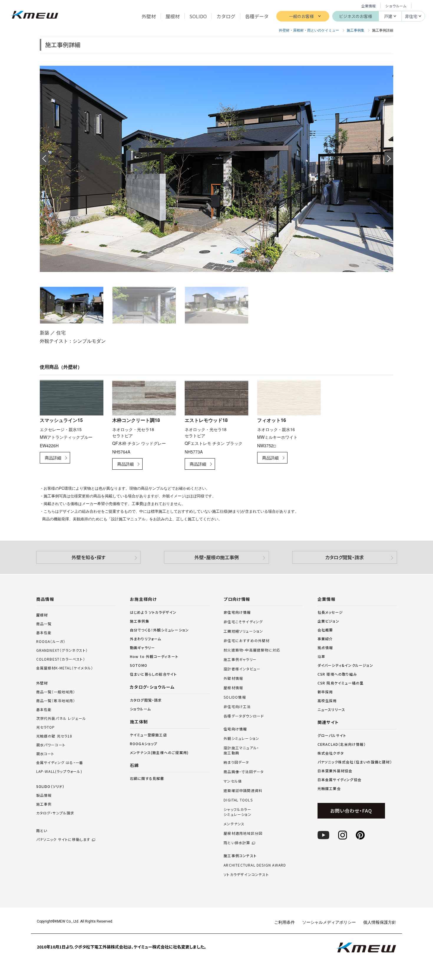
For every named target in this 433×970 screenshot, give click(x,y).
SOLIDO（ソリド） (50, 786)
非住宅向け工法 (237, 706)
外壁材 (42, 682)
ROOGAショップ (144, 743)
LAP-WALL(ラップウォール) (59, 771)
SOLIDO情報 (235, 697)
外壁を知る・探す (88, 557)
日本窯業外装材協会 (335, 770)
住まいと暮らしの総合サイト (153, 674)
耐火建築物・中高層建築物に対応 (252, 650)
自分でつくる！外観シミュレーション (159, 629)
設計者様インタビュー (242, 669)
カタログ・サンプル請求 (55, 812)
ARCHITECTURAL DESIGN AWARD (255, 865)
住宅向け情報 (235, 729)
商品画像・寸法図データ (244, 771)
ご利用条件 (284, 922)
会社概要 (325, 629)
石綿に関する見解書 (147, 778)
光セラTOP (45, 727)
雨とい (63, 835)
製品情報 (44, 795)
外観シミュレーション (241, 738)
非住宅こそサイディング (243, 621)
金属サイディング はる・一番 (59, 762)
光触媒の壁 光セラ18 (54, 735)
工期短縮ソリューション (243, 631)
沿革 (321, 656)
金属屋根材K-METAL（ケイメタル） (64, 667)
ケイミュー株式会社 (34, 15)
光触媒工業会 (329, 788)
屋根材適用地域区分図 (243, 833)
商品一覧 (44, 623)
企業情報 (368, 5)
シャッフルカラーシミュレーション (238, 812)
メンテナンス (234, 823)
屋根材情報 (233, 687)
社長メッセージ (330, 612)
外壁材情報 (233, 678)
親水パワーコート (51, 744)
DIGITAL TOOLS (238, 800)
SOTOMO (138, 665)
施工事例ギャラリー (240, 659)
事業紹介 (325, 638)
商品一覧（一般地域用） (55, 691)
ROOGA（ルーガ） (51, 641)
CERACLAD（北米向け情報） (342, 744)
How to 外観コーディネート (154, 656)
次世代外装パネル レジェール (61, 718)
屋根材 (42, 614)
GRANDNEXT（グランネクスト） (62, 650)
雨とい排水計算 (237, 842)
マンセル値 (233, 781)
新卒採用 (325, 691)
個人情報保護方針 (379, 922)
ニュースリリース (332, 709)
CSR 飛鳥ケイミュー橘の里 (341, 682)
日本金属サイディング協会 (339, 779)
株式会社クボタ (331, 752)
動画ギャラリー (142, 647)
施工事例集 (139, 620)
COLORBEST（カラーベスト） (60, 658)
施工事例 (44, 803)
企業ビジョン (328, 620)
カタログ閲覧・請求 (344, 557)
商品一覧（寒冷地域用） (55, 700)
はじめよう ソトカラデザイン (153, 612)
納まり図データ (236, 762)
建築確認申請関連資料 (243, 790)
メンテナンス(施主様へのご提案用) (159, 752)
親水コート (45, 753)
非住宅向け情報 (237, 612)
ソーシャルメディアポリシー (329, 922)
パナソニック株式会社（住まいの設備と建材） (355, 761)
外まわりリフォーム (145, 638)
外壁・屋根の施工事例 (216, 557)
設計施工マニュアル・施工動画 (241, 750)
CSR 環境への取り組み (337, 674)
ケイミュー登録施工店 (148, 734)
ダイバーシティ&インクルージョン (345, 665)
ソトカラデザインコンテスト (246, 874)
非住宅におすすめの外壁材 (247, 640)
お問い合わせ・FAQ (351, 810)
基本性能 (44, 632)
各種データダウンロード (244, 716)
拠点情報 (325, 647)
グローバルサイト (332, 735)
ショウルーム (395, 5)
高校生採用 (327, 700)
